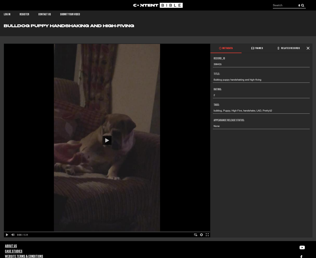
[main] (158, 132)
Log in (7, 14)
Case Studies (13, 251)
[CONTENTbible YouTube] (302, 247)
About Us (11, 246)
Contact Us (44, 14)
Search (303, 5)
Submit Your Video (70, 14)
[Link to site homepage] (158, 5)
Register (24, 14)
